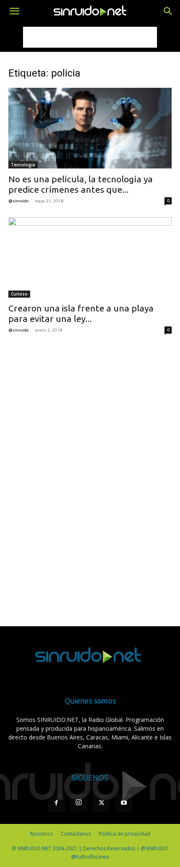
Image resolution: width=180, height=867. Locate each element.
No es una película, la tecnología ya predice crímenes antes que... (80, 184)
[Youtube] (124, 803)
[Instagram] (78, 802)
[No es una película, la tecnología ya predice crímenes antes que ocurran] (90, 128)
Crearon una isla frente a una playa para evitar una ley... (81, 313)
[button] (14, 11)
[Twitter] (101, 803)
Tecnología (23, 165)
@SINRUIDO (18, 201)
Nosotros (41, 833)
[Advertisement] (90, 37)
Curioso (19, 294)
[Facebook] (56, 803)
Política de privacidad (124, 833)
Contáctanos (76, 833)
